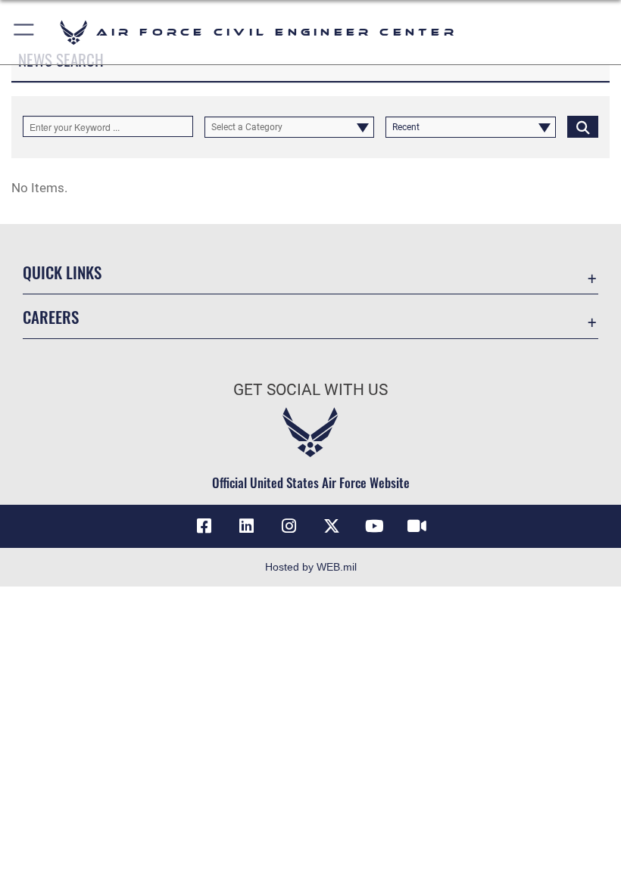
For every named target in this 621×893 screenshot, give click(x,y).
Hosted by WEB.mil (311, 567)
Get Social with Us (310, 390)
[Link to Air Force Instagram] (289, 526)
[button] (24, 32)
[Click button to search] (582, 126)
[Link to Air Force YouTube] (374, 526)
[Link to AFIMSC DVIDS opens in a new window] (416, 526)
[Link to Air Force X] (331, 526)
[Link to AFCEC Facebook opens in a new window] (204, 526)
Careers (51, 316)
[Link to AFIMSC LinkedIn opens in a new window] (247, 526)
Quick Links (62, 272)
